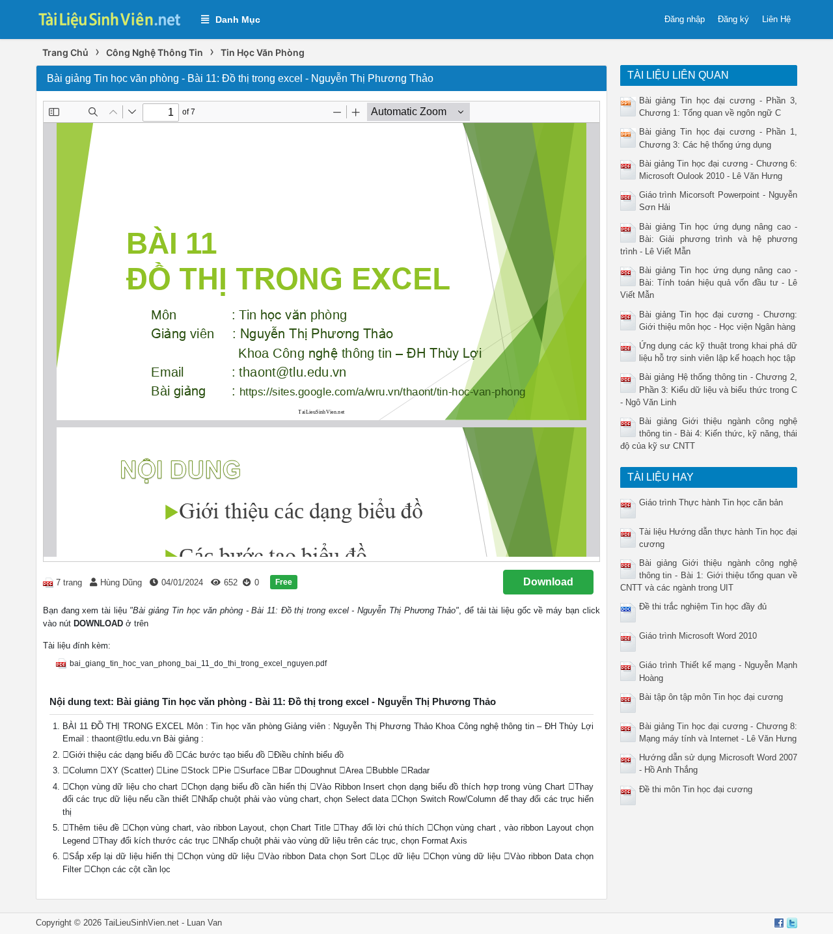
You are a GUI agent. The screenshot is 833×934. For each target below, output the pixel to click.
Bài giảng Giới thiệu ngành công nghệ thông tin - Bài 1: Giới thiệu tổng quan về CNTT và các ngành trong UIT (709, 575)
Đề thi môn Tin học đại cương (695, 789)
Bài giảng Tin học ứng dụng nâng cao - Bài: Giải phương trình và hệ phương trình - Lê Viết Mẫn (709, 239)
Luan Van (204, 922)
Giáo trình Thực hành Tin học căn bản (711, 502)
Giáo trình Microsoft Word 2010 (698, 636)
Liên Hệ (776, 19)
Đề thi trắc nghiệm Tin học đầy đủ (703, 606)
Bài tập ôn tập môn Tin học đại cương (711, 697)
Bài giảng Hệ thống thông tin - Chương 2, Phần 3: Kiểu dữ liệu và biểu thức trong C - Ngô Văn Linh (709, 389)
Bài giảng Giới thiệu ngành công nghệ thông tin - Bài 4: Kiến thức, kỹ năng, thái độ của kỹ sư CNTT (709, 433)
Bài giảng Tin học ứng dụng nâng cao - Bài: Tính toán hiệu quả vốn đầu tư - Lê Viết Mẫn (709, 282)
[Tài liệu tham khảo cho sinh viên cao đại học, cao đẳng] (112, 18)
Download (548, 581)
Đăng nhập (684, 19)
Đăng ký (733, 19)
